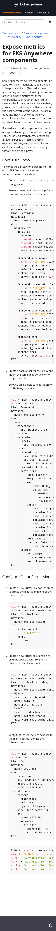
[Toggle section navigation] (50, 22)
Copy (49, 204)
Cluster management (36, 33)
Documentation (11, 33)
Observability (13, 37)
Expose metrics (33, 37)
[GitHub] (50, 925)
